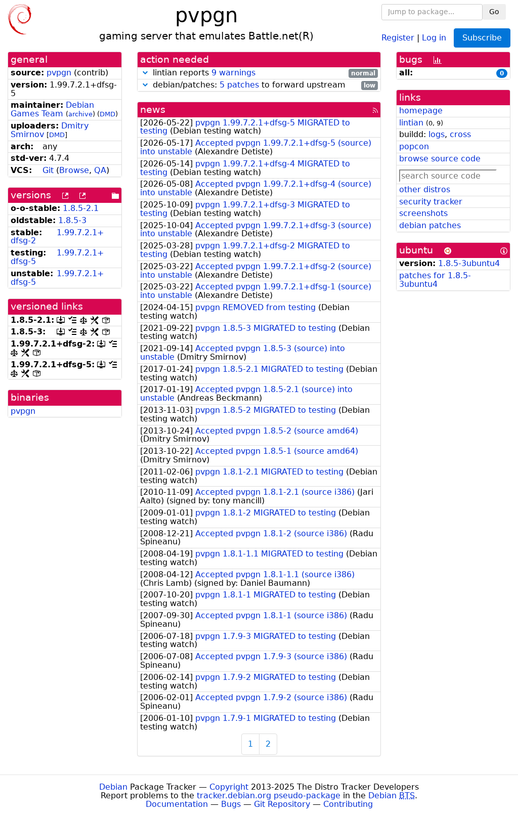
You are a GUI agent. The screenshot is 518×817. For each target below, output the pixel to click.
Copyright (228, 787)
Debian (113, 787)
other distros (424, 189)
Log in (434, 37)
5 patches (239, 85)
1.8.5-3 (72, 220)
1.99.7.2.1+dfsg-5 (57, 257)
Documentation (177, 804)
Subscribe (482, 37)
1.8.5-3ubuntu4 (469, 263)
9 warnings (233, 72)
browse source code (440, 158)
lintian (411, 122)
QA (100, 170)
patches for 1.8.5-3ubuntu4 (435, 280)
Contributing (348, 804)
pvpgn (59, 72)
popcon (414, 146)
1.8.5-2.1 (81, 208)
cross (460, 134)
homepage (421, 110)
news (152, 109)
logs (436, 134)
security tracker (430, 201)
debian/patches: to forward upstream (262, 85)
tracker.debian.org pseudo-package (268, 795)
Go (494, 12)
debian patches (430, 225)
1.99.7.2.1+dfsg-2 (57, 237)
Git (48, 170)
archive (80, 114)
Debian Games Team (52, 109)
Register (397, 37)
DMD (107, 114)
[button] (145, 72)
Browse (74, 170)
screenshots (423, 213)
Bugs (231, 804)
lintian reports (262, 73)
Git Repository (282, 804)
